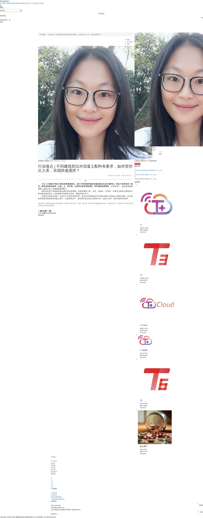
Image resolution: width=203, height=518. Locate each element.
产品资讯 (35, 3)
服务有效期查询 (56, 497)
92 (150, 152)
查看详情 (143, 232)
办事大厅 (28, 3)
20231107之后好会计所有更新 (144, 170)
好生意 (53, 467)
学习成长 (3, 3)
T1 (52, 480)
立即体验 (137, 164)
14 (160, 152)
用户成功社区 (4, 1)
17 (139, 152)
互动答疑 (9, 3)
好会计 (53, 463)
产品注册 (54, 493)
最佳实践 (16, 3)
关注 (149, 156)
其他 (128, 39)
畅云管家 (54, 472)
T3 (52, 482)
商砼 (128, 44)
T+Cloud (54, 461)
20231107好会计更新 (141, 174)
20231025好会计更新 (141, 179)
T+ (52, 478)
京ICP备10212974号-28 (64, 517)
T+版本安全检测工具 (58, 499)
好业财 (53, 469)
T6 (52, 484)
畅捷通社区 (41, 208)
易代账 (53, 465)
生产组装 (130, 42)
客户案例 (43, 34)
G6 (52, 486)
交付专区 (41, 3)
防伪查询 (54, 495)
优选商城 (22, 3)
